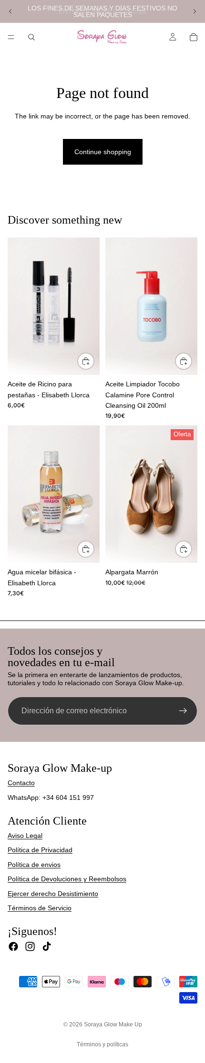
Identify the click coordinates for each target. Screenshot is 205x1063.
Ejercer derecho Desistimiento (53, 893)
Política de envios (34, 864)
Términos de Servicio (40, 908)
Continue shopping (102, 152)
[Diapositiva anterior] (10, 11)
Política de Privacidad (40, 850)
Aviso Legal (25, 835)
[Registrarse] (183, 711)
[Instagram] (30, 946)
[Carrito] (193, 37)
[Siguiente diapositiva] (194, 11)
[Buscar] (31, 37)
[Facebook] (13, 946)
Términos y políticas (102, 1044)
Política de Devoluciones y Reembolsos (67, 879)
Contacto (21, 783)
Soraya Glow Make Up (113, 1024)
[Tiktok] (46, 946)
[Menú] (11, 37)
